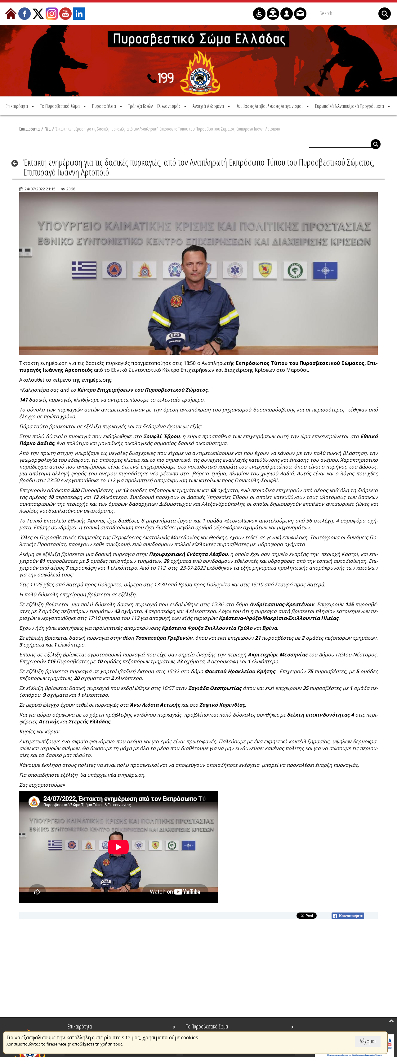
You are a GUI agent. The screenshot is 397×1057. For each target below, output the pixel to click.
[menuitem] (20, 105)
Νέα (48, 129)
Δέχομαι (367, 1041)
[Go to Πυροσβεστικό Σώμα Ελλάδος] (198, 60)
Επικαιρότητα (29, 129)
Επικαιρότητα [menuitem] (80, 1026)
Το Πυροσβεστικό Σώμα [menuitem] (207, 1026)
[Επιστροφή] (16, 163)
